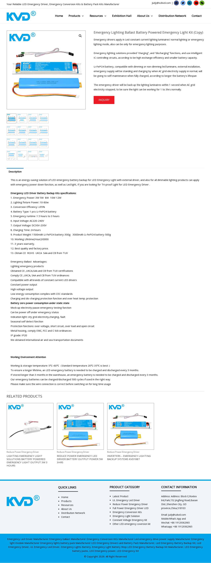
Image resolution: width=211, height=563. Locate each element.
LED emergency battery (59, 370)
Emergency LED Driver (23, 193)
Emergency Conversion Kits (65, 4)
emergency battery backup (71, 180)
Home (59, 16)
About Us (143, 16)
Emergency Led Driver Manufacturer (27, 539)
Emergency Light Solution (126, 516)
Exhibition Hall (122, 16)
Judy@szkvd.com (161, 2)
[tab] (15, 171)
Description (15, 171)
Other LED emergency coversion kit (132, 523)
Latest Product (120, 496)
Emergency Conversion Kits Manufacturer (110, 539)
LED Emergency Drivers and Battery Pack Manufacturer (122, 543)
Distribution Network (172, 16)
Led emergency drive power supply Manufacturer (162, 539)
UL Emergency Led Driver (126, 500)
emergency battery (81, 374)
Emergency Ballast (21, 261)
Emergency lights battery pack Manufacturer (65, 543)
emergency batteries (27, 379)
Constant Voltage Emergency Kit (130, 520)
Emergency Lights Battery (76, 547)
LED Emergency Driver (35, 4)
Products (74, 16)
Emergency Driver (138, 184)
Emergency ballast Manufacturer (67, 539)
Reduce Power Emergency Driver (130, 504)
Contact (197, 16)
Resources (96, 16)
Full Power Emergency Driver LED (131, 508)
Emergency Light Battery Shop (109, 547)
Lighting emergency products (27, 266)
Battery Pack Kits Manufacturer (101, 4)
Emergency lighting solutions (110, 53)
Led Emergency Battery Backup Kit (176, 543)
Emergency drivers (104, 39)
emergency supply (104, 71)
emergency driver (109, 84)
